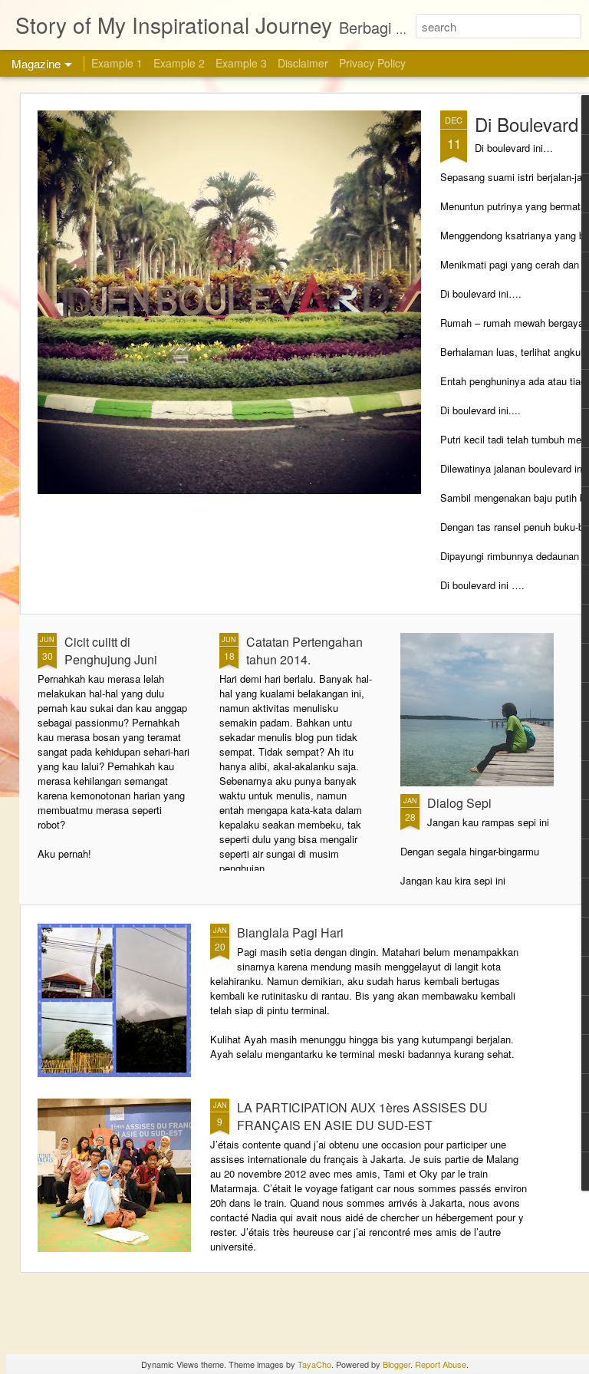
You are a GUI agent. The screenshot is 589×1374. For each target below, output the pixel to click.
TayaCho (314, 1364)
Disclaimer (303, 63)
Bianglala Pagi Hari (290, 932)
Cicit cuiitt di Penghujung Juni (110, 650)
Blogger (396, 1364)
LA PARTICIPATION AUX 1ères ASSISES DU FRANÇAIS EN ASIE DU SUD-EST (362, 1116)
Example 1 (117, 63)
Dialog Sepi (459, 803)
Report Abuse (440, 1364)
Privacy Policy (372, 63)
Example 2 (179, 63)
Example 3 (241, 63)
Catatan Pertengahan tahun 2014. (304, 650)
